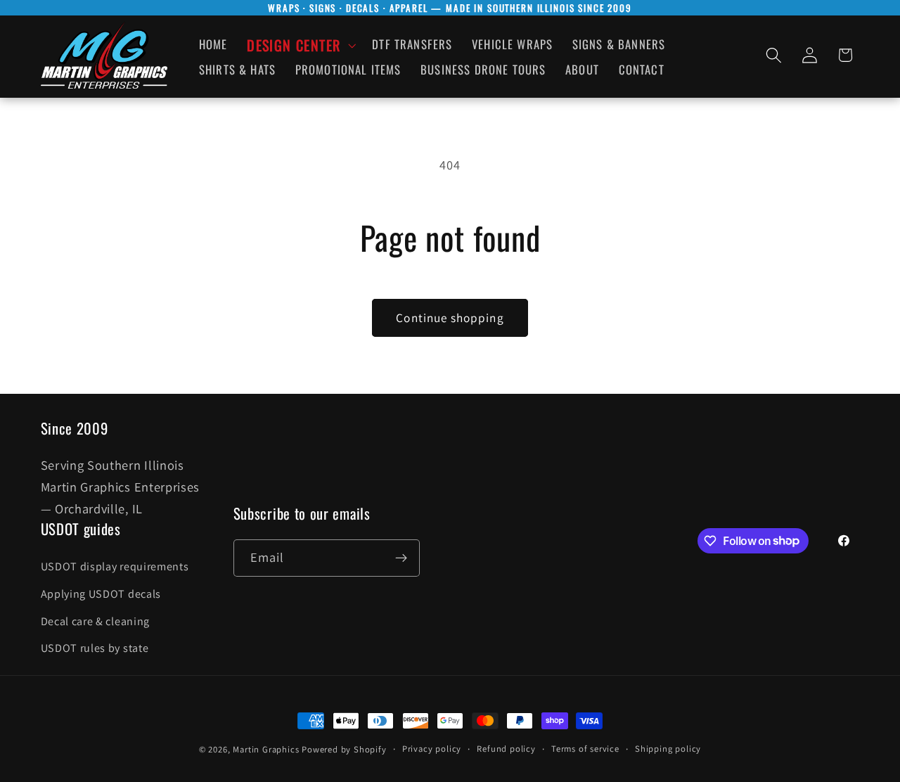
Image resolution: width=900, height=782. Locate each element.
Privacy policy (431, 749)
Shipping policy (668, 749)
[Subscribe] (401, 558)
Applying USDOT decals (101, 593)
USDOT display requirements (115, 566)
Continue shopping (450, 317)
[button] (299, 45)
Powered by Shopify (344, 749)
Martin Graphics (266, 749)
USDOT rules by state (95, 648)
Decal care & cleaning (95, 621)
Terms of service (585, 749)
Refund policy (506, 749)
